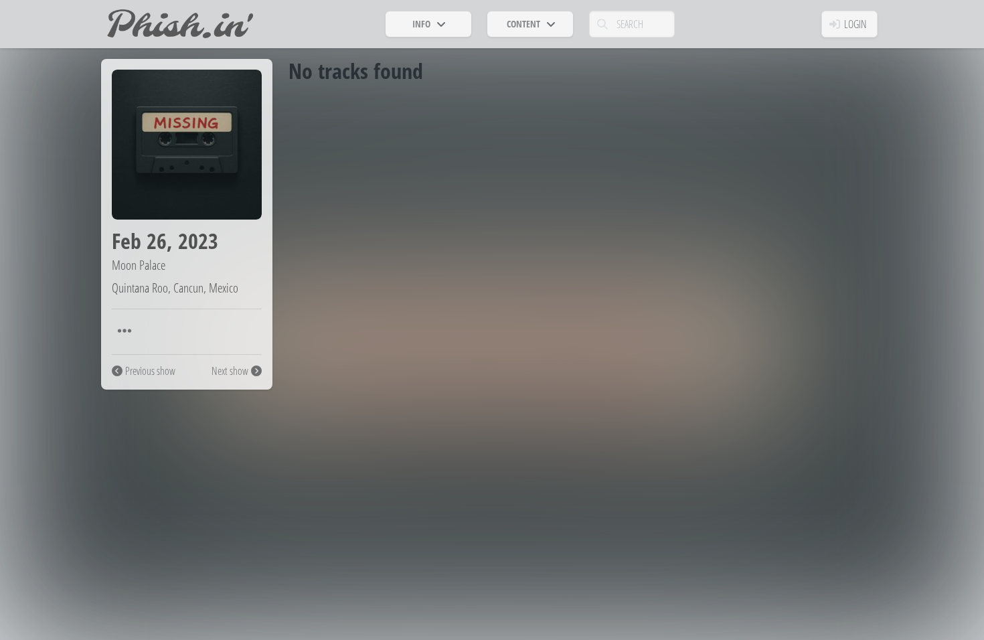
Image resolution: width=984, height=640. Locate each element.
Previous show (150, 371)
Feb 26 (139, 240)
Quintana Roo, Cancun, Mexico (175, 287)
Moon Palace (138, 265)
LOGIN (855, 24)
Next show (230, 371)
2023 (198, 240)
